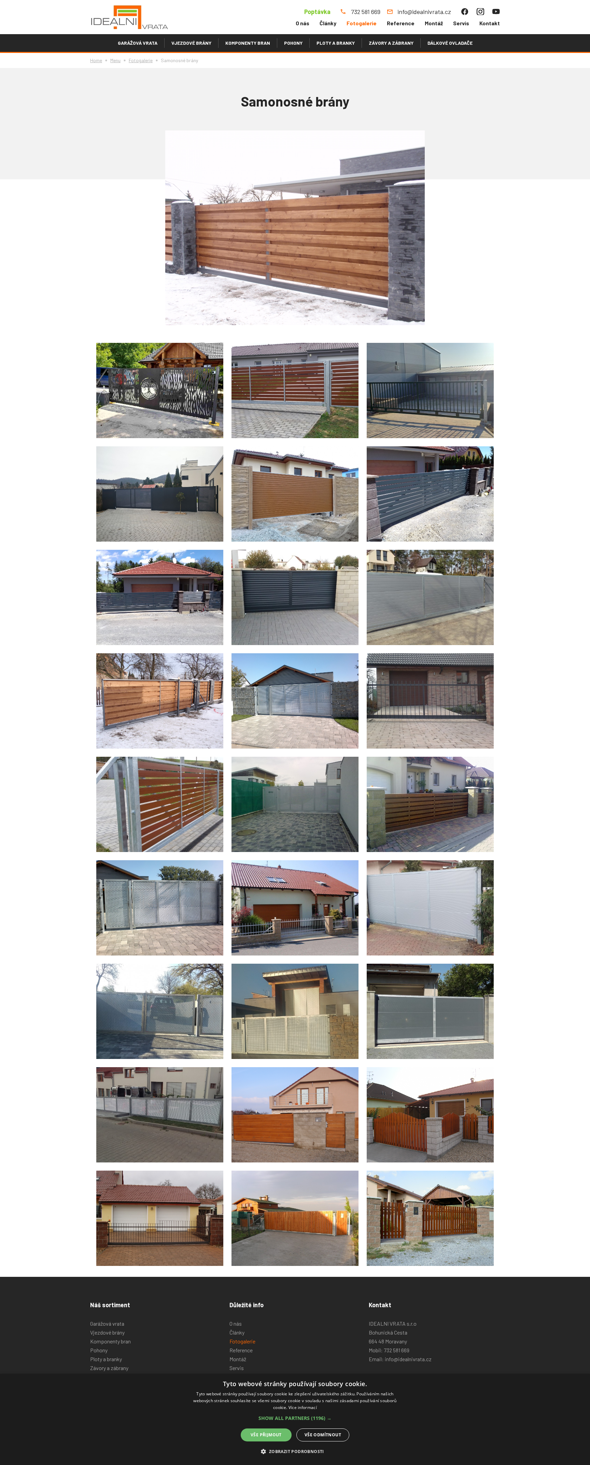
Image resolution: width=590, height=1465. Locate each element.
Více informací (303, 1407)
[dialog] (295, 1419)
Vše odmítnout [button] (323, 1435)
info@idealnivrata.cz (408, 1359)
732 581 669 (396, 1350)
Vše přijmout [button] (266, 1435)
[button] (295, 1418)
